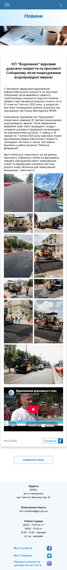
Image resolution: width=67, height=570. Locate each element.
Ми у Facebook (23, 548)
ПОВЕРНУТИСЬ (33, 460)
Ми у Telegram (23, 555)
